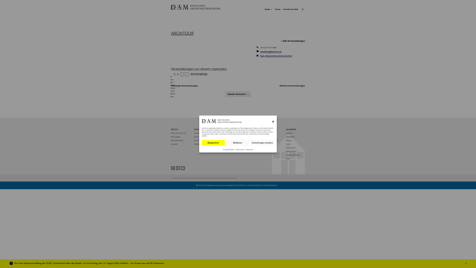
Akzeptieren (213, 142)
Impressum (249, 149)
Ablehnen (237, 142)
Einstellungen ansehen (262, 142)
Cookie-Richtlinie (228, 149)
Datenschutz (240, 149)
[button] (273, 121)
